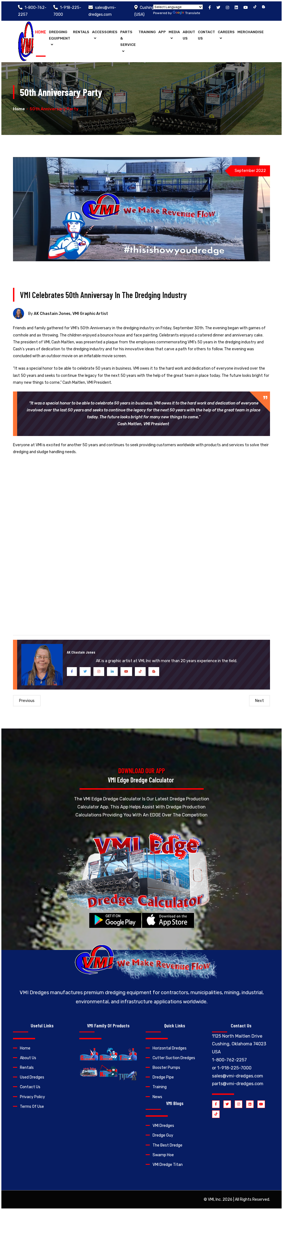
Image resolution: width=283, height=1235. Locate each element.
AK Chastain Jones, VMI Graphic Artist (71, 313)
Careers (226, 32)
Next (259, 700)
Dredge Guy (163, 1135)
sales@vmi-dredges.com (237, 1076)
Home (40, 32)
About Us (189, 35)
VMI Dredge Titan (168, 1164)
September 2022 (250, 170)
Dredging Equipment (59, 35)
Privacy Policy (32, 1097)
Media (174, 32)
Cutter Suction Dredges (174, 1058)
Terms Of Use (32, 1106)
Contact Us (206, 35)
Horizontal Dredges (170, 1048)
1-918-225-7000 (234, 1067)
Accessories (104, 32)
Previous (27, 700)
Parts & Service (128, 38)
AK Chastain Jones (81, 652)
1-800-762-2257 (229, 1059)
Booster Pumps (166, 1067)
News (157, 1097)
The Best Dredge (167, 1145)
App (162, 32)
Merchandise (250, 32)
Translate (192, 13)
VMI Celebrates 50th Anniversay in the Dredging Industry (103, 295)
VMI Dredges (163, 1125)
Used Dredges (32, 1077)
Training (147, 32)
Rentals (81, 32)
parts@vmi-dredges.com (237, 1083)
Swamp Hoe (163, 1155)
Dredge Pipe (163, 1077)
